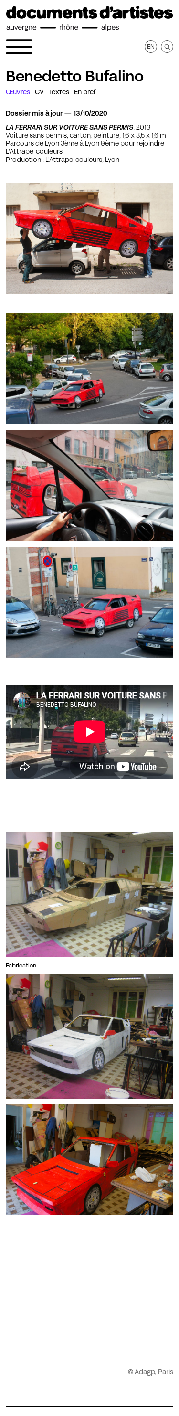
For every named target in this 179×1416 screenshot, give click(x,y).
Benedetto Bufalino (75, 76)
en (151, 46)
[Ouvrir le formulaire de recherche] (167, 46)
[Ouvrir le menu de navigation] (19, 46)
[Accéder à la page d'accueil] (89, 18)
